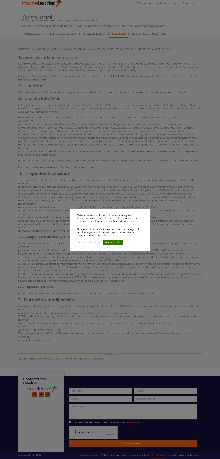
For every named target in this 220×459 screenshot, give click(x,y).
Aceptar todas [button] (113, 242)
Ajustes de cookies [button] (89, 242)
